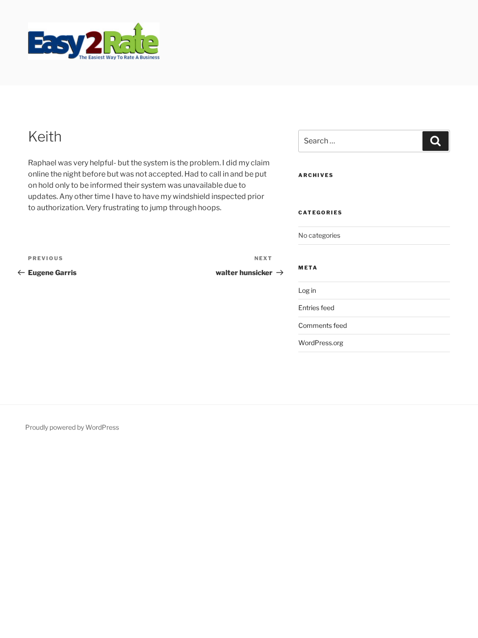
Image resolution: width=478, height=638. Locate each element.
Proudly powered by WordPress (72, 427)
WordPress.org (320, 343)
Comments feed (322, 325)
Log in (307, 290)
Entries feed (316, 308)
